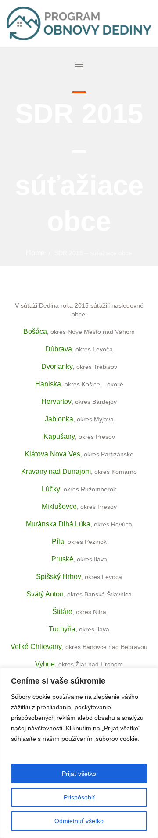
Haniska (48, 384)
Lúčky (51, 489)
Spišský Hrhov (58, 576)
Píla (58, 541)
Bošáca (35, 331)
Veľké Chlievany (36, 646)
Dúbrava (58, 349)
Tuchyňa (62, 629)
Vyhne (45, 664)
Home (35, 252)
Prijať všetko (79, 773)
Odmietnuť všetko (79, 820)
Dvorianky (57, 366)
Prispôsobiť (79, 797)
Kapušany (59, 436)
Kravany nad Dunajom (56, 471)
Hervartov (56, 401)
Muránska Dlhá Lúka (58, 524)
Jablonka (59, 419)
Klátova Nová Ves (52, 454)
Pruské (62, 559)
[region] (79, 753)
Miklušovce (59, 506)
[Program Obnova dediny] (79, 23)
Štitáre (62, 611)
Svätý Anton (45, 594)
